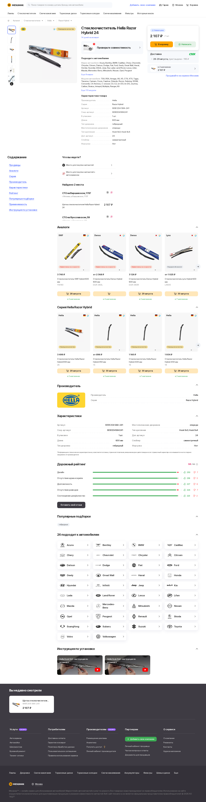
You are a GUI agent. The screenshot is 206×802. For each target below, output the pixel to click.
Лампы (12, 773)
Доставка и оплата (56, 738)
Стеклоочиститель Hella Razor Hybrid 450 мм (178, 362)
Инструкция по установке (23, 210)
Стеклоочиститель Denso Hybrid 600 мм (107, 282)
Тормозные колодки (87, 773)
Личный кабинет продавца (137, 746)
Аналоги (13, 170)
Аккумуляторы (131, 773)
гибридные (63, 525)
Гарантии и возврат (57, 742)
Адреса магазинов (172, 751)
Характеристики (18, 187)
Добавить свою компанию (142, 739)
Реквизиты (168, 742)
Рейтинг (13, 193)
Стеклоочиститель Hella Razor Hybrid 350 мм (106, 362)
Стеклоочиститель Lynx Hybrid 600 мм (180, 282)
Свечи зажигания (42, 773)
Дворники (25, 773)
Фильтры (147, 773)
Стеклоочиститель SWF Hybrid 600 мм (73, 282)
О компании (168, 738)
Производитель (17, 182)
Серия (12, 176)
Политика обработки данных (61, 747)
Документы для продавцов (137, 755)
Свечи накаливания (110, 773)
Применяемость (18, 204)
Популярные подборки (21, 198)
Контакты (167, 747)
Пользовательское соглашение (62, 751)
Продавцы (15, 165)
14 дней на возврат (90, 37)
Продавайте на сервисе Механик (182, 76)
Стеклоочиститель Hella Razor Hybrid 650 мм (71, 362)
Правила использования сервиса (63, 755)
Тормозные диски (64, 773)
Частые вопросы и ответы (136, 750)
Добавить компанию (143, 5)
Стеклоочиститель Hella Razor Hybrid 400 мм (142, 362)
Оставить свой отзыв (71, 505)
